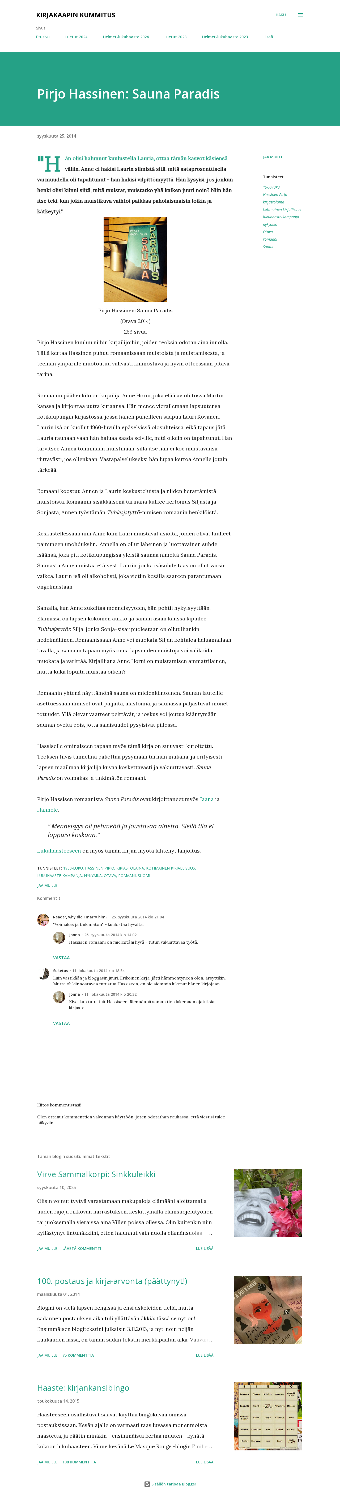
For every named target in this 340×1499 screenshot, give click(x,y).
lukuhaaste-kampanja (281, 216)
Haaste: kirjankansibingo (83, 1387)
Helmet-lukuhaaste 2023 (225, 36)
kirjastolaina (273, 202)
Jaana (207, 799)
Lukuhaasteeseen (59, 850)
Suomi (268, 246)
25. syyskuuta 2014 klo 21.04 (138, 916)
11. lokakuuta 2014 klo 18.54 (98, 970)
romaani (270, 239)
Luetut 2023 (175, 36)
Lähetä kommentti (81, 1248)
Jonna (74, 934)
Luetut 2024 (76, 36)
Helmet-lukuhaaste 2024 (126, 36)
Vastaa (61, 958)
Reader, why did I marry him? (80, 916)
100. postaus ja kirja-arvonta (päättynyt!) (112, 1280)
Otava (268, 231)
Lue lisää (205, 1248)
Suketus (60, 970)
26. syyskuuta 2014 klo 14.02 (110, 934)
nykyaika (270, 224)
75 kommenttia (78, 1355)
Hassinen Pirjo (275, 194)
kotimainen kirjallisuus (282, 209)
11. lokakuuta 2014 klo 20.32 (110, 994)
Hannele (47, 809)
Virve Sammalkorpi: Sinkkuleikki (96, 1174)
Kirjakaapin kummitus (75, 14)
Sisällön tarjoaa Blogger (173, 1484)
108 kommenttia (79, 1461)
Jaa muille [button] (273, 156)
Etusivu (43, 36)
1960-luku (271, 187)
